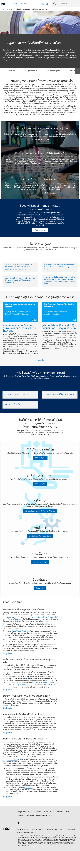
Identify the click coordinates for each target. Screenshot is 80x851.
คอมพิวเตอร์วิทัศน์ (51, 617)
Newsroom (30, 816)
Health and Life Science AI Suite (17, 394)
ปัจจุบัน (5, 624)
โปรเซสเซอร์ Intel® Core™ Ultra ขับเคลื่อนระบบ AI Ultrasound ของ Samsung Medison (59, 267)
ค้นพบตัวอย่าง (40, 230)
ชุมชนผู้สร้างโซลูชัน (12, 404)
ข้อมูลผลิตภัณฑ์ (31, 71)
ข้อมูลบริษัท (22, 811)
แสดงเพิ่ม (41, 360)
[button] (40, 326)
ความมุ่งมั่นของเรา (35, 811)
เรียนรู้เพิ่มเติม (7, 654)
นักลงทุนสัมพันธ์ (63, 811)
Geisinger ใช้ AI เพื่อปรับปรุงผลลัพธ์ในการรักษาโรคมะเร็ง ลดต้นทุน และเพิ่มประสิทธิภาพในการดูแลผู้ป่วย (20, 267)
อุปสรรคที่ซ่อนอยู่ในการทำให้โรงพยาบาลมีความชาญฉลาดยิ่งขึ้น (59, 327)
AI (26, 679)
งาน (50, 816)
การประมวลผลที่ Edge (10, 759)
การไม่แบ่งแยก (49, 811)
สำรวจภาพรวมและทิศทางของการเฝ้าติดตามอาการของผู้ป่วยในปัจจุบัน (19, 328)
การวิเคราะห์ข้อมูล (12, 619)
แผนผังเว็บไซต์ (41, 816)
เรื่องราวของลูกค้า (53, 71)
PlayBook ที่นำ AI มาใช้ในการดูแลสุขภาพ (59, 394)
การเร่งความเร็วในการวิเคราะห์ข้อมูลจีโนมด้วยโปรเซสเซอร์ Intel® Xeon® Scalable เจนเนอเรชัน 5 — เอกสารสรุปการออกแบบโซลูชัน (59, 280)
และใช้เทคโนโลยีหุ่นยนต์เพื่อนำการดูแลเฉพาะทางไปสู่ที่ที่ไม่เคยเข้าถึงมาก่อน (28, 684)
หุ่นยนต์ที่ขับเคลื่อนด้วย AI (20, 631)
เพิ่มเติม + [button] (24, 4)
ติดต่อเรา (21, 816)
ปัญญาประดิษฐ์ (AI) (37, 617)
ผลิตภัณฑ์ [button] (14, 4)
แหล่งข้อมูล (74, 71)
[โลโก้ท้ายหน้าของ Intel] (6, 828)
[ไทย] (47, 3)
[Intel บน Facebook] (18, 823)
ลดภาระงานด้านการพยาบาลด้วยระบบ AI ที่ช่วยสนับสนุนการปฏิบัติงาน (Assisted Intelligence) (20, 280)
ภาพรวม (12, 71)
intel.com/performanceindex (61, 839)
